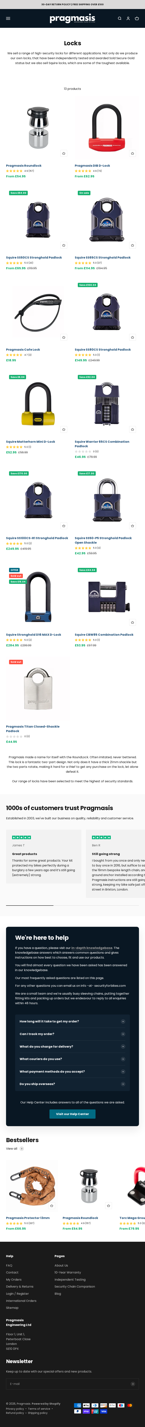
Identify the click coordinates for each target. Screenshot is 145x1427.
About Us (61, 1265)
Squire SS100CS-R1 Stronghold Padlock (37, 538)
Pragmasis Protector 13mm (28, 1218)
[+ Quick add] (63, 153)
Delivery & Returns (19, 1286)
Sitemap (12, 1308)
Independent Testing (70, 1279)
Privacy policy (15, 1409)
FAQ (9, 1265)
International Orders (21, 1301)
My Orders (14, 1279)
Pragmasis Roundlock (24, 165)
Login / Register (17, 1294)
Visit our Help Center (72, 1114)
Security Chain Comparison (75, 1286)
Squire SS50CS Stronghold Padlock (34, 257)
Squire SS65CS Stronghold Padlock (103, 257)
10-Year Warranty (68, 1272)
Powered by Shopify (46, 1404)
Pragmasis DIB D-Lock (92, 165)
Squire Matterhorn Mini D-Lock (30, 442)
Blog (58, 1294)
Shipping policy (38, 1413)
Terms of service (39, 1409)
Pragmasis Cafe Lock (23, 349)
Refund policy (15, 1413)
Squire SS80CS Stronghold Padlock (103, 349)
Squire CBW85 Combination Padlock (104, 635)
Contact (12, 1272)
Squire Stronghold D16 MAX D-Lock (33, 635)
